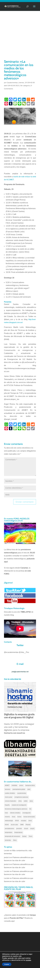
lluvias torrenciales (29, 817)
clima (20, 801)
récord (26, 828)
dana (31, 801)
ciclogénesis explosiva (21, 797)
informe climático (15, 813)
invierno (7, 817)
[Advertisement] (20, 38)
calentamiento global (18, 789)
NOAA (7, 824)
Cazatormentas (12, 82)
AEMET (7, 785)
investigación (27, 813)
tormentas (8, 840)
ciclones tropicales (10, 801)
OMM (21, 824)
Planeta (28, 824)
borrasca (7, 789)
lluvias (19, 817)
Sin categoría (25, 85)
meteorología (9, 820)
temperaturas (18, 832)
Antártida (14, 785)
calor (28, 789)
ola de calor (14, 824)
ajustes (28, 960)
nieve (30, 820)
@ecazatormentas (11, 652)
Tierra (30, 836)
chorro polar (8, 797)
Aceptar (6, 964)
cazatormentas (21, 793)
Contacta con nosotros (14, 733)
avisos (21, 785)
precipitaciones (9, 828)
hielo (6, 813)
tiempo (24, 836)
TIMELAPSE (26, 612)
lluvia (13, 817)
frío (30, 809)
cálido (25, 801)
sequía (32, 828)
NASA (17, 820)
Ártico (15, 840)
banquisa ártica (30, 785)
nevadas (23, 820)
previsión (19, 828)
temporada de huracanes (12, 836)
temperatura (8, 832)
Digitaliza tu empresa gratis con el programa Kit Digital (19, 716)
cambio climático (10, 793)
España (7, 805)
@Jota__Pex (24, 652)
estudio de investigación (19, 805)
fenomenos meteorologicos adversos (16, 809)
